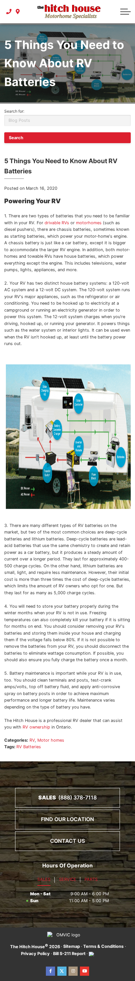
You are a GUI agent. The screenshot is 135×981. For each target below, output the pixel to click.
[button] (125, 11)
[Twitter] (62, 971)
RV (32, 740)
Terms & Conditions (103, 946)
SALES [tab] (43, 879)
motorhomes (89, 222)
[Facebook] (50, 971)
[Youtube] (84, 971)
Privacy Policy (35, 953)
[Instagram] (73, 971)
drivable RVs (57, 222)
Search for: (14, 111)
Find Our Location (67, 819)
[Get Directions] (18, 11)
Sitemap (71, 946)
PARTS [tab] (91, 879)
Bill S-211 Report (69, 953)
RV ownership (36, 727)
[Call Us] (9, 11)
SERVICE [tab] (67, 879)
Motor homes (50, 740)
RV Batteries (28, 746)
